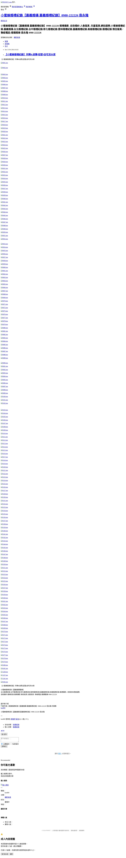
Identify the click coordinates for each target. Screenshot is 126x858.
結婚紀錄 (16, 724)
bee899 (3, 708)
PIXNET (48, 830)
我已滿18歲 (5, 854)
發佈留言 (4, 746)
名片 (6, 46)
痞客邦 (13, 719)
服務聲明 (81, 830)
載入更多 (4, 734)
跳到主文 (4, 21)
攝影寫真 (17, 37)
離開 (11, 854)
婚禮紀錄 (16, 727)
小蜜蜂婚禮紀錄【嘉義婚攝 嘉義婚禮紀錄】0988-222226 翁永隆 (44, 15)
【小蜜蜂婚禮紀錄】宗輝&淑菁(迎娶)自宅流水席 (30, 54)
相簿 (6, 41)
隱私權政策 (74, 830)
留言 (17, 719)
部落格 (7, 44)
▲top (2, 730)
